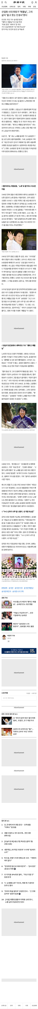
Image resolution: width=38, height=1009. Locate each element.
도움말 (28, 693)
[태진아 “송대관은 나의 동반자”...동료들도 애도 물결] (7, 626)
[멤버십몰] (19, 651)
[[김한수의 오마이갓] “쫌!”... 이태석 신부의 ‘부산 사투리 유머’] (7, 732)
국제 (19, 1005)
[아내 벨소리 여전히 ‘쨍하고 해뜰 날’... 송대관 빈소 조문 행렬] (7, 604)
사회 (26, 1005)
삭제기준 (34, 693)
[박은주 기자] (4, 637)
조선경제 (34, 1005)
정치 (11, 1005)
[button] (2, 2)
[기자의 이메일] (8, 642)
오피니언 (3, 1005)
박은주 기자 (5, 58)
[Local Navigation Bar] (2, 2)
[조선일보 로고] (19, 2)
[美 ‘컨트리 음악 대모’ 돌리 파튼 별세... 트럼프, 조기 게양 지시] (7, 721)
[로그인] (36, 2)
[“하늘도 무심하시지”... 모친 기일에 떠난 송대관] (7, 615)
